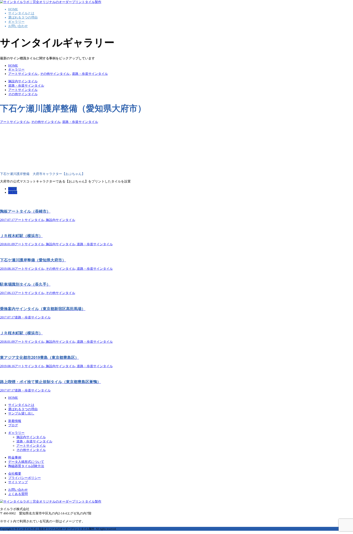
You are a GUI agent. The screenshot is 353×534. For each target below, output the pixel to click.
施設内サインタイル (23, 81)
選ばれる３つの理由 (23, 17)
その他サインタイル (23, 94)
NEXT (12, 192)
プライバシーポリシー (24, 478)
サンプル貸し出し (21, 413)
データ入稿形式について (26, 461)
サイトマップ (18, 482)
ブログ (13, 425)
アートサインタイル (23, 90)
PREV (12, 188)
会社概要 (14, 473)
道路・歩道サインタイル (26, 85)
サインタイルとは (21, 13)
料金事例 (14, 457)
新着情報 (14, 421)
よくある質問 (18, 494)
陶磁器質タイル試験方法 (26, 466)
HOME (13, 9)
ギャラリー (16, 21)
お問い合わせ (18, 26)
